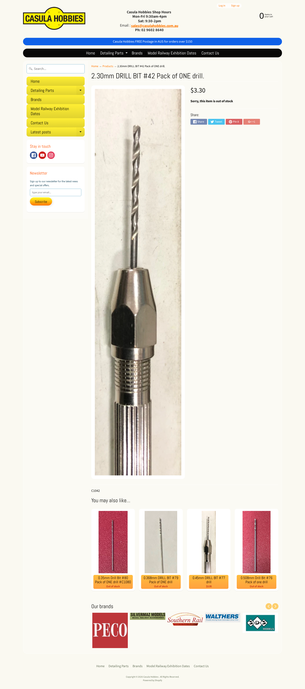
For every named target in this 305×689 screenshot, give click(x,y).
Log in (222, 5)
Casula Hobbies (151, 676)
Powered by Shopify (152, 680)
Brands (137, 53)
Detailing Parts (114, 53)
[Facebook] (33, 155)
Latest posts (58, 133)
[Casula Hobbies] (54, 19)
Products (107, 66)
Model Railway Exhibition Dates (172, 53)
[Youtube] (42, 155)
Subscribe (41, 201)
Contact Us (210, 53)
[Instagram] (51, 155)
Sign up (235, 5)
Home (90, 53)
